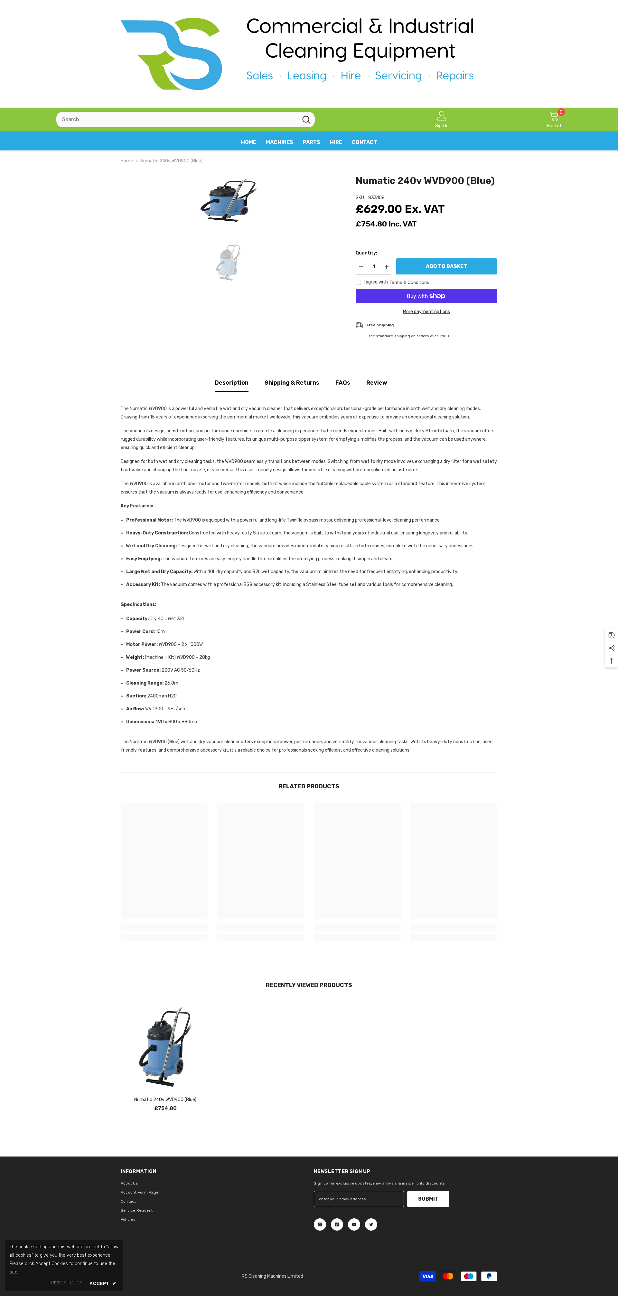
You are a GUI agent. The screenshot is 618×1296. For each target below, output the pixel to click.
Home (127, 161)
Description (231, 382)
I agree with (376, 282)
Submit (428, 1199)
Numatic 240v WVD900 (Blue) (165, 1099)
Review (376, 382)
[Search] (185, 119)
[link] (164, 927)
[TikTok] (337, 1224)
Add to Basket (446, 266)
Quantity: (366, 253)
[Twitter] (371, 1224)
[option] (229, 200)
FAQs (342, 382)
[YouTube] (354, 1224)
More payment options (426, 311)
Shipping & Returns (292, 382)
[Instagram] (320, 1224)
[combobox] (177, 119)
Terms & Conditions (409, 282)
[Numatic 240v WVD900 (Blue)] (165, 1046)
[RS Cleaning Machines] (309, 53)
